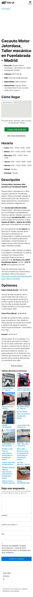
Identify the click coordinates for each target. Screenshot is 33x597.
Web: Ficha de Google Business (16, 135)
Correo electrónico (9, 524)
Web (2, 534)
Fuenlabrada (5, 8)
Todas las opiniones (16, 365)
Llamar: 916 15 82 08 (16, 129)
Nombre (4, 515)
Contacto (6, 576)
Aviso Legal (7, 573)
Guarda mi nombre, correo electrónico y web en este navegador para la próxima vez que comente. (16, 549)
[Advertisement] (16, 24)
